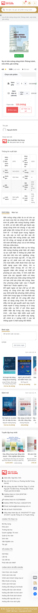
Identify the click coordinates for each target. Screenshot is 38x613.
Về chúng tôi (7, 549)
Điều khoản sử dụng (9, 581)
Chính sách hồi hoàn (9, 584)
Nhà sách (5, 527)
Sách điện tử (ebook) (14, 93)
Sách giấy (12, 84)
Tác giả (4, 544)
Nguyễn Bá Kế (12, 130)
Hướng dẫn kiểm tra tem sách (12, 592)
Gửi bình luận (19, 345)
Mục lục (15, 212)
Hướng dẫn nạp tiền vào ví (11, 598)
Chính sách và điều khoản (12, 567)
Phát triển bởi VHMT (9, 563)
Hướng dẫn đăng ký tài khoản (12, 587)
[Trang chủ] (1, 15)
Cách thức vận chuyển (10, 572)
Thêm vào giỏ (26, 110)
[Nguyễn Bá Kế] (4, 130)
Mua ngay (13, 110)
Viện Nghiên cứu (7, 541)
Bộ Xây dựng (6, 524)
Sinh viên (5, 538)
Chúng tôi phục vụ (9, 519)
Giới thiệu (6, 212)
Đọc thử (20, 56)
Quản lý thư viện (7, 535)
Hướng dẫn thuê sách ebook (12, 595)
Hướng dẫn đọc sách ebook (11, 590)
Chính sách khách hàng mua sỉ (12, 578)
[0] (24, 3)
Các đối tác (6, 560)
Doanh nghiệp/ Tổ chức (10, 533)
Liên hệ (4, 557)
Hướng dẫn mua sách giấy (11, 601)
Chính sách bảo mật (9, 575)
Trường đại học (7, 530)
